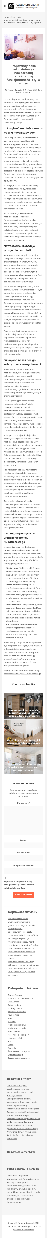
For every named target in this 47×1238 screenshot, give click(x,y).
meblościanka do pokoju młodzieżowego (22, 673)
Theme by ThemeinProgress (19, 1226)
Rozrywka (12, 1048)
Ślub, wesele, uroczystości (19, 1051)
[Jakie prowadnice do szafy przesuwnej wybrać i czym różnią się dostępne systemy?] (23, 706)
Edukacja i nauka (15, 1008)
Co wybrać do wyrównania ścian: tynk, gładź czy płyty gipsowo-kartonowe (23, 971)
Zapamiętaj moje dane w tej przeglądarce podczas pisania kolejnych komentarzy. (19, 884)
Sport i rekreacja (15, 1054)
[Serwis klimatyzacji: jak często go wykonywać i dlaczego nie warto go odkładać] (23, 760)
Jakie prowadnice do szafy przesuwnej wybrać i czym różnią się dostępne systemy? (23, 935)
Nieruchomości (15, 1038)
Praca (10, 1041)
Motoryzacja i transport (18, 1035)
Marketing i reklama (17, 1025)
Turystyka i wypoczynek (19, 1058)
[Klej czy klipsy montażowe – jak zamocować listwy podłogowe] (23, 733)
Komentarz (23, 803)
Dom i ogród (16, 17)
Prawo (10, 1044)
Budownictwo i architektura (20, 998)
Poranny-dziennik (15, 90)
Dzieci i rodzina (14, 1005)
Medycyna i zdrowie (17, 1028)
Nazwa (24, 840)
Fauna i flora (13, 1015)
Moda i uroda (14, 1031)
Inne (10, 1018)
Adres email (23, 852)
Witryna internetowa (23, 865)
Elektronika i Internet (17, 1011)
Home (6, 17)
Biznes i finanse (15, 995)
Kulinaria (12, 1021)
